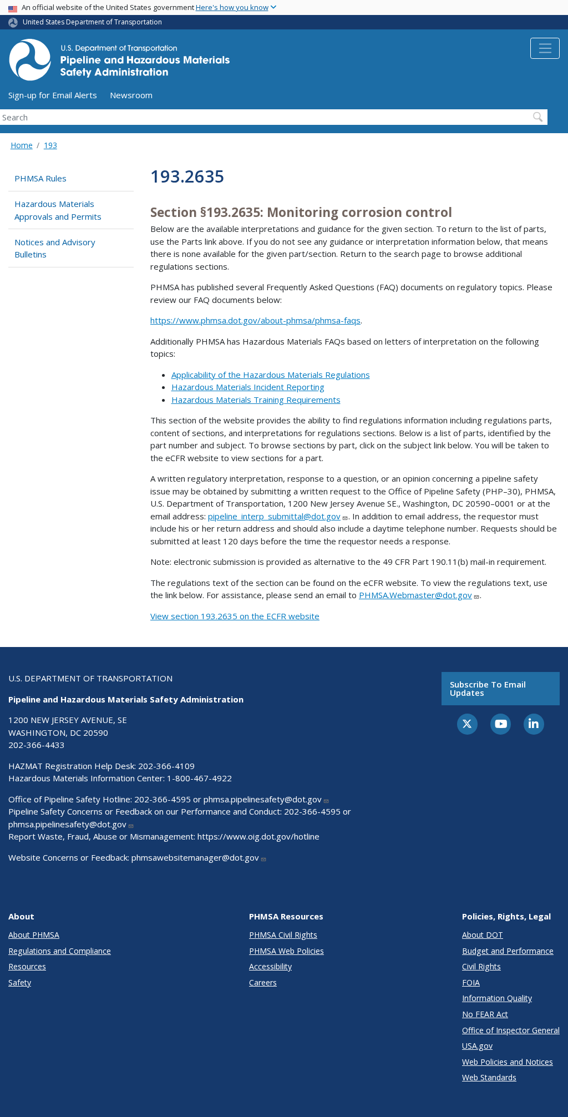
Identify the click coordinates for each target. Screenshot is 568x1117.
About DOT (482, 934)
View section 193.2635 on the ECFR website (235, 615)
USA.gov (477, 1045)
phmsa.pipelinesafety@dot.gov (263, 799)
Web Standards (489, 1077)
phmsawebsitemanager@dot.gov (195, 857)
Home (22, 145)
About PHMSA (33, 934)
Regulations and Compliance (59, 951)
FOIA (471, 982)
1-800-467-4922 (199, 778)
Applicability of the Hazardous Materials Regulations (270, 374)
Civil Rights (481, 966)
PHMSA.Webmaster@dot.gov (415, 594)
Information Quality (497, 998)
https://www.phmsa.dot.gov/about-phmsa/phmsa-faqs (255, 320)
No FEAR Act (485, 1014)
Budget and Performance (508, 951)
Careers (263, 982)
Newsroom (131, 94)
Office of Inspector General (511, 1030)
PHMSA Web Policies (286, 951)
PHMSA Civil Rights (283, 934)
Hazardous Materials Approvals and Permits (58, 210)
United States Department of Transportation (92, 22)
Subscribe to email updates (488, 688)
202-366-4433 (36, 744)
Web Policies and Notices (507, 1062)
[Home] (119, 63)
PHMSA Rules (40, 178)
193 (50, 145)
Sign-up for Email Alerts (52, 94)
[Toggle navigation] (545, 48)
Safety (19, 982)
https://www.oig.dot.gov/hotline (258, 836)
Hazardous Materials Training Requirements (256, 399)
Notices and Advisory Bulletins (54, 248)
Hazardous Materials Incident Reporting (247, 386)
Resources (27, 966)
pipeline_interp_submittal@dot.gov (274, 516)
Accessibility (270, 966)
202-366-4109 (166, 765)
